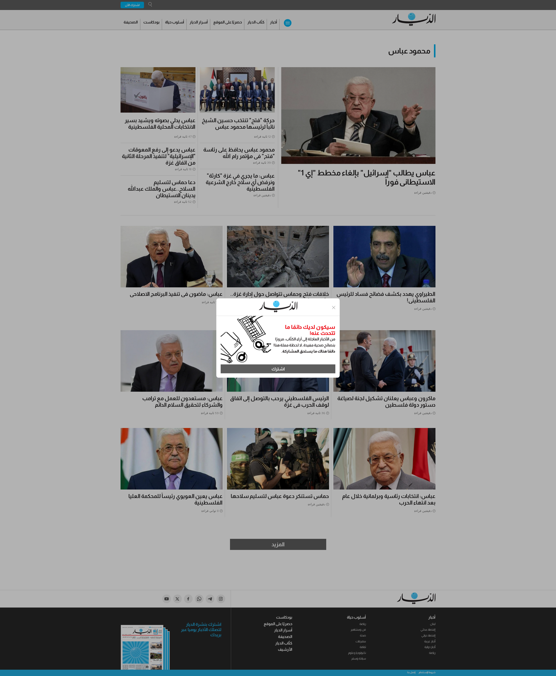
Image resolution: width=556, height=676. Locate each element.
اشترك (278, 368)
